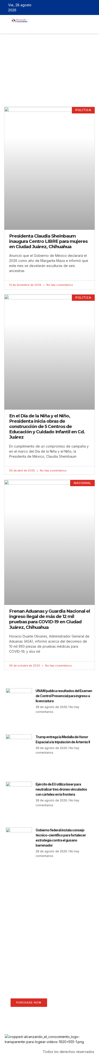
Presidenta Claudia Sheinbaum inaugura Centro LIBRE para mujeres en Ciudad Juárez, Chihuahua (48, 241)
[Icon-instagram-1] (85, 7)
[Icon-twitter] (78, 7)
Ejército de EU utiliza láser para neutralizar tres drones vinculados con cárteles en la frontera (61, 789)
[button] (34, 27)
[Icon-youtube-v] (92, 7)
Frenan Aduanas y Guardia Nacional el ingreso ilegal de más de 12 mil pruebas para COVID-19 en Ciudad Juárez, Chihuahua (49, 619)
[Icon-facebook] (71, 7)
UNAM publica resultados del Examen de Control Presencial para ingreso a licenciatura (64, 696)
